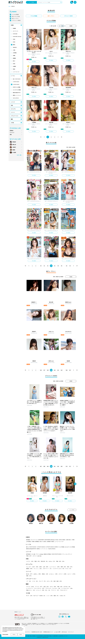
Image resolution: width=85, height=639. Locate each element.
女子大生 (67, 586)
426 (41, 370)
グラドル (30, 586)
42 (47, 265)
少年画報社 (15, 52)
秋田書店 (14, 28)
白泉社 (14, 63)
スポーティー (47, 568)
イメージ (13, 112)
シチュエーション (14, 115)
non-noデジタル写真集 (17, 89)
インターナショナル (59, 568)
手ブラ (29, 595)
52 (66, 265)
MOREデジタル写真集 (16, 87)
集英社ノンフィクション (17, 95)
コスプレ (30, 561)
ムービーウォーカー (16, 71)
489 (48, 466)
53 (70, 265)
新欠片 (41, 541)
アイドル (39, 586)
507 (70, 370)
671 (70, 466)
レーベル (13, 75)
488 (44, 466)
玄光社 (14, 39)
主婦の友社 (15, 47)
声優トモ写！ (29, 555)
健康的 (29, 568)
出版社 (12, 25)
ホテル (50, 581)
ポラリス (35, 555)
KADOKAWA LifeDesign (17, 36)
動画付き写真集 (47, 554)
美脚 (64, 566)
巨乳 (39, 566)
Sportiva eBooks (51, 548)
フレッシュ (38, 568)
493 (61, 466)
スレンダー (31, 566)
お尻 (46, 566)
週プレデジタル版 (16, 16)
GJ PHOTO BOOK (16, 84)
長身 (70, 566)
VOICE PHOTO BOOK (56, 554)
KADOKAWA (15, 33)
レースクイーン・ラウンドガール (35, 588)
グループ (42, 581)
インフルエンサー (67, 588)
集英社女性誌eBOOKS (16, 92)
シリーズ (13, 102)
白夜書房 (14, 66)
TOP (9, 6)
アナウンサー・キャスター (53, 588)
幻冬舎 (60, 539)
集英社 (14, 44)
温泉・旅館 (58, 581)
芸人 (48, 590)
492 (58, 466)
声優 (60, 586)
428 (48, 370)
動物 (56, 595)
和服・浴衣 (60, 561)
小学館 (72, 539)
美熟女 (45, 574)
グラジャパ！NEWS (16, 20)
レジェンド (40, 590)
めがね (52, 561)
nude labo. (39, 555)
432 (61, 370)
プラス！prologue (39, 554)
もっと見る (72, 509)
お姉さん (37, 574)
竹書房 (14, 55)
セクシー (72, 574)
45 (58, 265)
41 (44, 265)
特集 (11, 134)
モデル (53, 586)
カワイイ (63, 574)
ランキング (12, 132)
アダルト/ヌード (63, 590)
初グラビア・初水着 (40, 595)
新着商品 (11, 130)
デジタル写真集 (15, 14)
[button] (75, 484)
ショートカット (54, 566)
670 (66, 466)
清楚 (29, 575)
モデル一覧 (19, 155)
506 (66, 370)
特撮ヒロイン (30, 590)
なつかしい (53, 574)
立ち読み (34, 61)
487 (41, 466)
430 (54, 370)
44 (54, 265)
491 (54, 466)
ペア (28, 581)
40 (40, 265)
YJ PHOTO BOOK (16, 81)
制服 (37, 561)
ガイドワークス (15, 31)
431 (58, 370)
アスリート (55, 590)
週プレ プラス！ (15, 18)
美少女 (29, 574)
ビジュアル (13, 108)
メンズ (49, 595)
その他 (12, 122)
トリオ (35, 581)
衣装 (12, 105)
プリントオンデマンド (67, 554)
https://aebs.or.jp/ (24, 625)
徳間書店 (14, 58)
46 (61, 265)
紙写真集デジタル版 (30, 554)
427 (44, 370)
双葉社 (52, 541)
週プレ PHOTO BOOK (31, 546)
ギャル (68, 568)
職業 (12, 119)
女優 (46, 586)
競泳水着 (44, 561)
